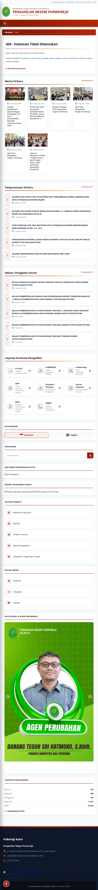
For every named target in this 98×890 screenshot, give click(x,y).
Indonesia (28, 435)
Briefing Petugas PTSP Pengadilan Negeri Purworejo (60, 109)
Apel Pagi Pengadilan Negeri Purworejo (82, 109)
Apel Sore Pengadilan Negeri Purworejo (14, 155)
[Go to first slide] (90, 696)
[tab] (48, 769)
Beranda (8, 32)
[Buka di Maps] (49, 872)
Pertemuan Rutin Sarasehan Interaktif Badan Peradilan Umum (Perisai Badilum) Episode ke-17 (37, 113)
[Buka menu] (4, 23)
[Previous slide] (8, 696)
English (74, 435)
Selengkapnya (86, 80)
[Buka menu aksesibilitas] (6, 884)
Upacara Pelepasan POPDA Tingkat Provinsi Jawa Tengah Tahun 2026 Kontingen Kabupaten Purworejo (37, 161)
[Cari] (90, 455)
